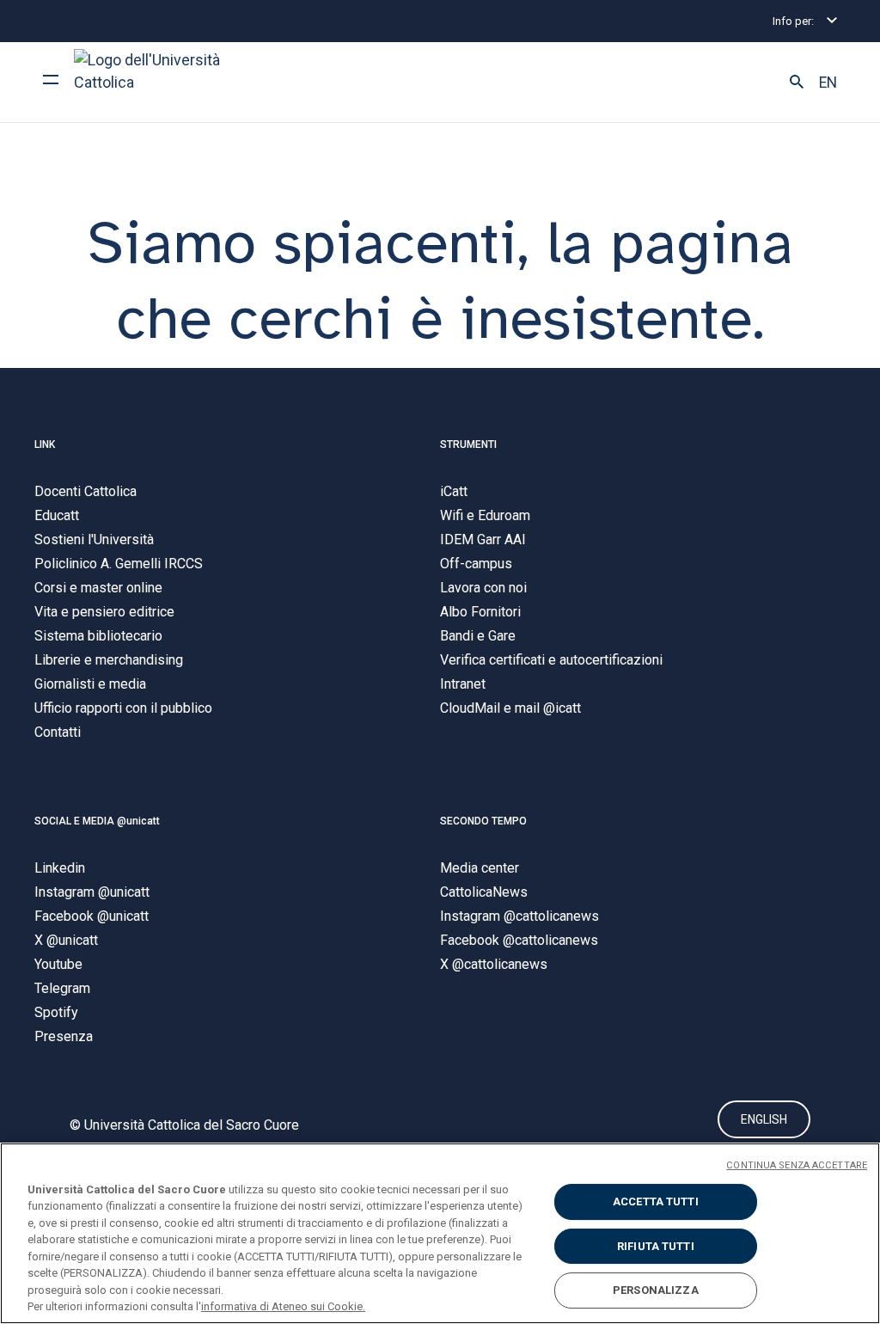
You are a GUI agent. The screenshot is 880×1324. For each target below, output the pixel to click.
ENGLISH (764, 1119)
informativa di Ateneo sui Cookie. (283, 1306)
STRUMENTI (468, 444)
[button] (796, 82)
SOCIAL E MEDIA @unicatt (97, 821)
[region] (440, 1233)
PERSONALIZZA (656, 1290)
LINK (44, 444)
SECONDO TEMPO (483, 821)
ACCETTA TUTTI (656, 1201)
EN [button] (828, 82)
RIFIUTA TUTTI (655, 1246)
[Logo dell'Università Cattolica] (154, 82)
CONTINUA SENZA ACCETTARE (796, 1165)
